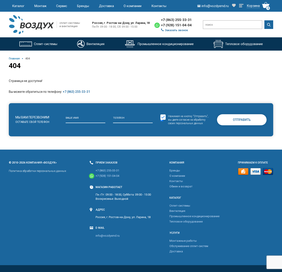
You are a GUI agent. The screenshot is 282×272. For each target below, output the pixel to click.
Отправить (242, 120)
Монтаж (40, 6)
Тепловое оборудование (186, 221)
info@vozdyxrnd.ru (108, 235)
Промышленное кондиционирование (194, 216)
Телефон (118, 117)
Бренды (83, 6)
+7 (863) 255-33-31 (176, 20)
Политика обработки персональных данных (37, 171)
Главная (14, 58)
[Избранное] (234, 6)
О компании (132, 6)
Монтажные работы (183, 240)
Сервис (61, 6)
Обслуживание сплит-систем (188, 246)
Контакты (158, 6)
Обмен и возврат (181, 186)
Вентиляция (177, 211)
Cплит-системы (179, 205)
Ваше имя (72, 117)
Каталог (18, 6)
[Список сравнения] (241, 6)
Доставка (106, 6)
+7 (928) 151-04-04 (176, 25)
